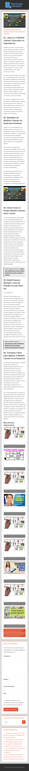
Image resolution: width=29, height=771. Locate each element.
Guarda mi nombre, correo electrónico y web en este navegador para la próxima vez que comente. (14, 703)
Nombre (6, 679)
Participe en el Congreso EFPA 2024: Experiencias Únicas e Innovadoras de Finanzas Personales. (14, 735)
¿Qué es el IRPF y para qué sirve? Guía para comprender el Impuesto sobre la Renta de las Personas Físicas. (14, 757)
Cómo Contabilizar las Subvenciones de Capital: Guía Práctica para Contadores (14, 750)
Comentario (7, 656)
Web (5, 693)
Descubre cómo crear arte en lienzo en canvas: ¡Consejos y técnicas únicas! (13, 630)
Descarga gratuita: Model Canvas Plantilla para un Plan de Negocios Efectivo (14, 635)
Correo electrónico (9, 686)
